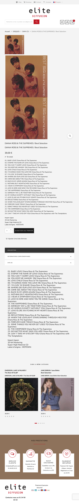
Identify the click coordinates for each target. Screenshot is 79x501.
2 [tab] (38, 423)
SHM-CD (25, 31)
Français (58, 2)
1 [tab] (36, 423)
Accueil (7, 31)
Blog (20, 2)
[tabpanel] (21, 394)
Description (12, 250)
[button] (70, 135)
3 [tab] (40, 423)
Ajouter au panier (24, 231)
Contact (38, 2)
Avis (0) (10, 262)
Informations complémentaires (19, 256)
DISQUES (16, 31)
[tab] (39, 250)
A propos (48, 2)
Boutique (29, 2)
